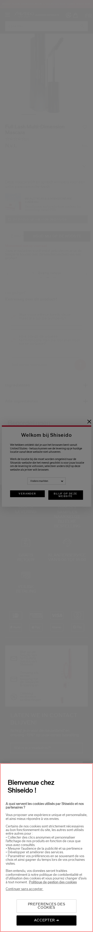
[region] (46, 847)
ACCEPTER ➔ (46, 920)
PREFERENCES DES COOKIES (46, 905)
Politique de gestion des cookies (53, 882)
